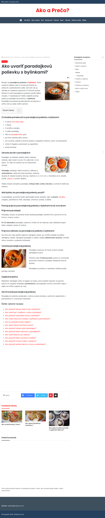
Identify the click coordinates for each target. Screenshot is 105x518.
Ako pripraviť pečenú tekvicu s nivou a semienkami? (25, 344)
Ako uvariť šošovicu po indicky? (17, 335)
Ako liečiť (27, 20)
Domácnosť (48, 20)
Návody (56, 20)
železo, (10, 178)
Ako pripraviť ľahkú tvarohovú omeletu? (20, 338)
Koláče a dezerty (80, 66)
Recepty (17, 57)
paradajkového (16, 134)
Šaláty (77, 91)
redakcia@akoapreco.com (15, 506)
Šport (62, 20)
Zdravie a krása (76, 20)
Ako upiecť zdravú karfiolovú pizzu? (19, 325)
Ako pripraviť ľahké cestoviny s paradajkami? (22, 331)
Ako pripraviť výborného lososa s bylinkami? (22, 315)
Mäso (77, 69)
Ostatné (78, 82)
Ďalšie (84, 20)
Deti (42, 20)
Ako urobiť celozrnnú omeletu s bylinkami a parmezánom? (27, 319)
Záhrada (67, 20)
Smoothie (80, 76)
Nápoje (77, 72)
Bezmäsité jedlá (80, 63)
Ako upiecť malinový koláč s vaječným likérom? (58, 429)
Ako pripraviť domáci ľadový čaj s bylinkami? (22, 309)
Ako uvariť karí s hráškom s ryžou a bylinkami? (23, 312)
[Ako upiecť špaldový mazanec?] (35, 416)
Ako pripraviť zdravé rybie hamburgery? (20, 328)
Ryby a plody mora (81, 88)
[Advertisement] (52, 40)
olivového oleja (17, 122)
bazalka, (62, 197)
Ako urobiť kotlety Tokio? (11, 424)
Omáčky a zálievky (81, 79)
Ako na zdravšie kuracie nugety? (17, 322)
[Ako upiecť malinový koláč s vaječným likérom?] (59, 418)
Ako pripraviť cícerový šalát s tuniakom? (21, 341)
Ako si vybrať (35, 20)
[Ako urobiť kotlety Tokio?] (12, 417)
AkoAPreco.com (8, 57)
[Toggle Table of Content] (17, 110)
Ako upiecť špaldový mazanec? (33, 424)
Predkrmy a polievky (82, 85)
